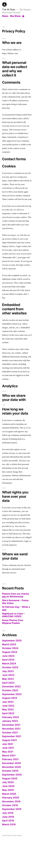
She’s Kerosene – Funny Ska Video (15, 602)
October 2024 (10, 648)
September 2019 (11, 809)
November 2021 (11, 728)
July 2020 (8, 782)
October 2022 (10, 690)
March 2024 (9, 663)
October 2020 (10, 770)
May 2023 (8, 678)
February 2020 (10, 797)
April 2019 (8, 820)
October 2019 (10, 805)
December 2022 (11, 686)
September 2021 (11, 736)
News (5, 16)
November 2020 (11, 767)
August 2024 (9, 652)
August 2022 (9, 698)
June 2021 (8, 747)
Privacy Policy (17, 835)
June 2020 (8, 786)
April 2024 (8, 659)
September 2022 (12, 694)
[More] (23, 16)
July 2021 (7, 744)
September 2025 (12, 640)
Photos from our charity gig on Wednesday (15, 595)
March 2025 (9, 644)
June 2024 (8, 655)
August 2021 (9, 740)
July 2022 (8, 701)
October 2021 (10, 732)
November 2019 (11, 801)
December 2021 (11, 724)
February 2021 (10, 759)
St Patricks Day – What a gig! (16, 608)
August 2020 (9, 778)
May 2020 (8, 790)
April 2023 (8, 682)
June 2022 (8, 705)
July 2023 (8, 671)
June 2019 (8, 816)
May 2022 (8, 709)
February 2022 (10, 717)
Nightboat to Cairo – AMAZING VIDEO (13, 615)
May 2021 (7, 751)
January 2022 (10, 721)
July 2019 (7, 813)
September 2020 (12, 774)
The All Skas (8, 9)
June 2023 (8, 675)
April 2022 (8, 713)
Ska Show (15, 16)
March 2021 (9, 755)
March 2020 (9, 793)
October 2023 (10, 667)
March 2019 (9, 824)
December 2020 (11, 763)
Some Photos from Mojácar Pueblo (12, 621)
